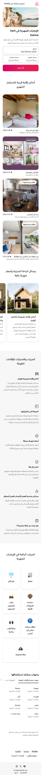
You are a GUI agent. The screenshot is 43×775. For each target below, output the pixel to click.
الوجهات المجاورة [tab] (9, 680)
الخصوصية (23, 773)
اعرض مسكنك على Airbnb (14, 3)
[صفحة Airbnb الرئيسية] (37, 3)
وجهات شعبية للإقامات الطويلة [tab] (28, 680)
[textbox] (30, 60)
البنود (16, 773)
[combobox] (21, 51)
